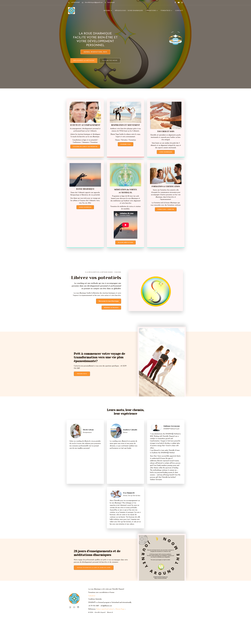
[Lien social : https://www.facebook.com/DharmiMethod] (174, 2)
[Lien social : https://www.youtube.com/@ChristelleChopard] (178, 2)
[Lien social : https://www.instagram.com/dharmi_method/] (181, 2)
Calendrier (91, 596)
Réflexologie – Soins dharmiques (129, 10)
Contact (179, 10)
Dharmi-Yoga (119, 609)
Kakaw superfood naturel (105, 609)
